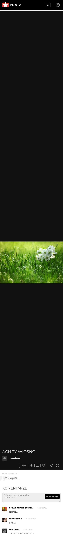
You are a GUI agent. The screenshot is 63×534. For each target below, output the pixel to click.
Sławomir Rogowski (21, 507)
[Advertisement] (31, 42)
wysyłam (52, 496)
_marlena (14, 458)
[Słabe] (43, 465)
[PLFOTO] (11, 5)
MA (5, 458)
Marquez (14, 529)
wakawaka (15, 518)
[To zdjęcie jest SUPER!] (32, 465)
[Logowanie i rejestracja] (58, 5)
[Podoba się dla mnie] (37, 465)
